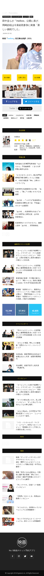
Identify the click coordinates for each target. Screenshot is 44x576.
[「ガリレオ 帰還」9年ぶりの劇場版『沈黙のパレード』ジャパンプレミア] (8, 346)
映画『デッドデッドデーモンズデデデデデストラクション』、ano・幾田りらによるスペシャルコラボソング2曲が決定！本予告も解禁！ (29, 462)
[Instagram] (19, 556)
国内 (31, 17)
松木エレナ (14, 118)
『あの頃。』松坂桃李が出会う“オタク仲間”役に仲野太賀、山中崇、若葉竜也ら (28, 214)
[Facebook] (12, 556)
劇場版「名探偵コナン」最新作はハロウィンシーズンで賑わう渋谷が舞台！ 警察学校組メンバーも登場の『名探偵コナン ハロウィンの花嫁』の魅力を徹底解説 (28, 294)
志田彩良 (6, 118)
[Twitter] (25, 556)
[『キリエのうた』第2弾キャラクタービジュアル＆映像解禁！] (8, 510)
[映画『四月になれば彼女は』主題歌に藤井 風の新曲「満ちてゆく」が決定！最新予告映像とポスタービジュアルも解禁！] (8, 475)
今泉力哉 (28, 115)
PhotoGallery (13, 13)
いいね (9, 305)
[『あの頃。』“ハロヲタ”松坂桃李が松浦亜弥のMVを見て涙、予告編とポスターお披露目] (8, 203)
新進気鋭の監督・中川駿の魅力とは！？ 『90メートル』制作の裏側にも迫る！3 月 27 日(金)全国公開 (28, 280)
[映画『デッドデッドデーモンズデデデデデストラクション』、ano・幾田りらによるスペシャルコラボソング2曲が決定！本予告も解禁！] (8, 460)
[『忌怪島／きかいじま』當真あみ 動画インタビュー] (8, 499)
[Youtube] (31, 556)
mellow (10, 38)
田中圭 (22, 118)
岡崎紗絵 (36, 115)
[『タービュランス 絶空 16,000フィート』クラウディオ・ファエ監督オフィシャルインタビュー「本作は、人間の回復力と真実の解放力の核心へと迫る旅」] (8, 253)
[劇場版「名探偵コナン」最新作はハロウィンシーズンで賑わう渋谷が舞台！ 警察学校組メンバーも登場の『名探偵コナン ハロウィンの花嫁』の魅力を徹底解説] (8, 292)
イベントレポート (16, 17)
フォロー (22, 305)
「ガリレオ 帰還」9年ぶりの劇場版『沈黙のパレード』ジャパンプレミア (28, 345)
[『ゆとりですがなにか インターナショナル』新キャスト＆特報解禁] (8, 522)
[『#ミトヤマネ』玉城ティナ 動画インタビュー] (8, 488)
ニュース (25, 17)
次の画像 (37, 77)
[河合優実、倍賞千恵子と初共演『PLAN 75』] (8, 368)
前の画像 (7, 77)
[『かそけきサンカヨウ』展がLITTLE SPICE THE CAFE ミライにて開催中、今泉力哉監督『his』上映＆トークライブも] (8, 178)
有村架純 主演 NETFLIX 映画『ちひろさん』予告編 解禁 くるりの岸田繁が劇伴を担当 (28, 166)
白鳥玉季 (29, 118)
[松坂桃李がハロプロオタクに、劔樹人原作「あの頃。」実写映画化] (8, 226)
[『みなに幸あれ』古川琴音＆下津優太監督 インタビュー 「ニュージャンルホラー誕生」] (8, 414)
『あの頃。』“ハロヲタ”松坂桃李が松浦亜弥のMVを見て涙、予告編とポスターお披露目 (28, 203)
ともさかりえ (20, 115)
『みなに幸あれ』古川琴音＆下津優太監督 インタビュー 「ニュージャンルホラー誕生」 (28, 413)
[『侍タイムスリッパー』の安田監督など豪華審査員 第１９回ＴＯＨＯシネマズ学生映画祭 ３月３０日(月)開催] (8, 268)
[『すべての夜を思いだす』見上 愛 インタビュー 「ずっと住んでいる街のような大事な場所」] (8, 403)
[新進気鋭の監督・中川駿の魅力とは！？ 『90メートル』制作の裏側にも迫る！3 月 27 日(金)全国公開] (8, 281)
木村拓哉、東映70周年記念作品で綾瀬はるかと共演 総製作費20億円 (28, 356)
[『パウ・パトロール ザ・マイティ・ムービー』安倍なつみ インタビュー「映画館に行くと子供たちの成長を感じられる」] (8, 425)
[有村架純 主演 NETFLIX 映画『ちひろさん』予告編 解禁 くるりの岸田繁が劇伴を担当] (8, 166)
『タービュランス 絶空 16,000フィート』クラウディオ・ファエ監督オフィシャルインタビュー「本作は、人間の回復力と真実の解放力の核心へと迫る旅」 (28, 255)
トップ (4, 13)
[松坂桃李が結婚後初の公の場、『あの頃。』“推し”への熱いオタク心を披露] (8, 192)
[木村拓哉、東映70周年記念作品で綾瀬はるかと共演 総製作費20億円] (8, 357)
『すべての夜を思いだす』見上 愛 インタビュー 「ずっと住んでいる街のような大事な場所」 (28, 402)
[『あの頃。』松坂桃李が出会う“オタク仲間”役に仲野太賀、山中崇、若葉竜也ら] (8, 214)
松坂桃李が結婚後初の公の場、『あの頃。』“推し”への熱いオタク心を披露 (28, 191)
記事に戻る (22, 77)
